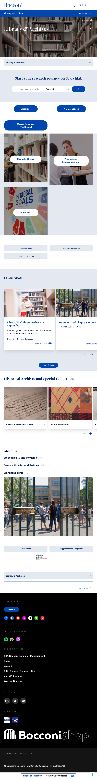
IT (85, 5)
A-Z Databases (71, 109)
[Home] (13, 5)
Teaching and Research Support (71, 160)
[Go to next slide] (91, 355)
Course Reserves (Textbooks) (25, 125)
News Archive (48, 365)
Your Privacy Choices (56, 775)
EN (79, 5)
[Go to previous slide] (85, 355)
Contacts (85, 21)
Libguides (26, 109)
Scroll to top (83, 588)
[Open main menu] (91, 5)
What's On (25, 212)
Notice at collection (32, 775)
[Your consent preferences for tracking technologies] (92, 774)
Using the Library (25, 159)
